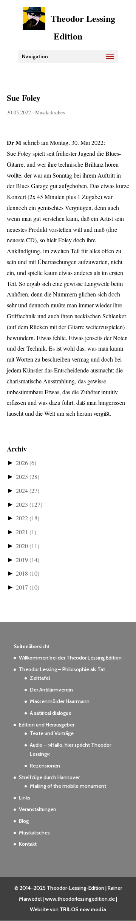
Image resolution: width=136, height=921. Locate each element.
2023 (29, 504)
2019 (27, 560)
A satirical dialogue (50, 713)
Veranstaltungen (37, 809)
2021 (26, 532)
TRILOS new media (83, 909)
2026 (26, 463)
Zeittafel (40, 678)
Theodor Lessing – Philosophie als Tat (62, 669)
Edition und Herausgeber (46, 724)
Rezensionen (45, 765)
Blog (24, 821)
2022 (27, 518)
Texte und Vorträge (52, 733)
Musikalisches (50, 112)
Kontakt (28, 843)
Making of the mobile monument (68, 786)
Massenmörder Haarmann (60, 701)
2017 (27, 587)
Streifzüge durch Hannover (49, 777)
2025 (27, 476)
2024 (27, 490)
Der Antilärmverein (51, 689)
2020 (27, 546)
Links (24, 797)
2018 (27, 573)
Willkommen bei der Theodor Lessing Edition (70, 657)
